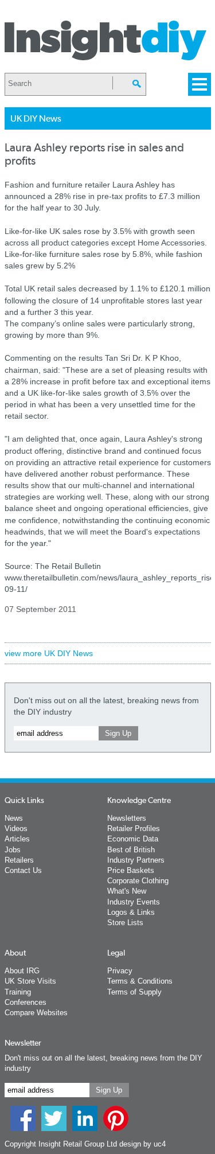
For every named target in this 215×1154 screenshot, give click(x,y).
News (14, 818)
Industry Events (133, 902)
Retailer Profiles (133, 828)
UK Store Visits (30, 981)
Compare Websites (36, 1012)
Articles (17, 839)
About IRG (22, 970)
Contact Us (23, 870)
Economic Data (132, 839)
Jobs (13, 849)
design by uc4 (142, 1144)
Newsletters (126, 818)
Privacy (119, 970)
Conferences (25, 1002)
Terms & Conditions (140, 981)
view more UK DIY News (49, 653)
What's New (126, 891)
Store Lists (125, 922)
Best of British (131, 849)
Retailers (19, 860)
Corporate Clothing (138, 880)
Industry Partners (136, 860)
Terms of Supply (134, 992)
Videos (16, 828)
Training (18, 992)
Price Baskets (130, 870)
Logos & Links (131, 912)
